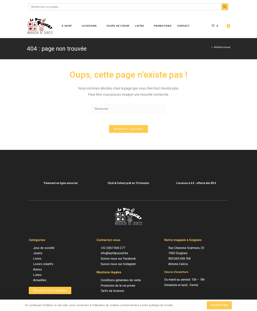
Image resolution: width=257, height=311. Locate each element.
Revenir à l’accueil (128, 129)
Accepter (219, 305)
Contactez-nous (108, 240)
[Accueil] (209, 47)
